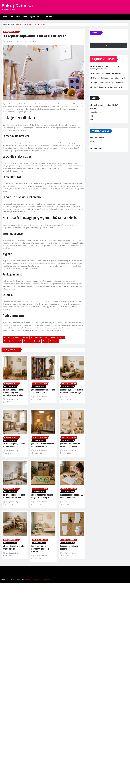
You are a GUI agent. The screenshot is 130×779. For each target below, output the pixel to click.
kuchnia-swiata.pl (96, 148)
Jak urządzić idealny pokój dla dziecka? (26, 16)
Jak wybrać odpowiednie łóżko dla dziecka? (30, 24)
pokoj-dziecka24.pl (12, 41)
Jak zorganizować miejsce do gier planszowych (42, 496)
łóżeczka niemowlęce (12, 337)
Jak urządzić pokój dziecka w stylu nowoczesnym (14, 496)
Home (5, 16)
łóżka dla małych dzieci (40, 337)
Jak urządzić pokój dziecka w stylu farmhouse (14, 445)
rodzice (28, 341)
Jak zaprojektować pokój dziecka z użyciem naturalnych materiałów (13, 392)
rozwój (37, 341)
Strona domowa (8, 24)
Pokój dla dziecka (96, 112)
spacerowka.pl (95, 145)
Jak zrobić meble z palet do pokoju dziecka (14, 548)
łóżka (26, 337)
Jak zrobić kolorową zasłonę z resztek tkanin (43, 391)
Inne (91, 119)
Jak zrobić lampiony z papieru (69, 548)
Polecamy (49, 16)
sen (46, 341)
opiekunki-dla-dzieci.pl (98, 138)
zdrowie (54, 341)
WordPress (28, 579)
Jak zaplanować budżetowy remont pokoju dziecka (71, 496)
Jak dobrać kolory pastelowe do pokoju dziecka (40, 549)
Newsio (36, 579)
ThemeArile (46, 579)
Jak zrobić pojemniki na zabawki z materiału (70, 445)
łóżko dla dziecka (57, 337)
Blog (91, 116)
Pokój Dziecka (17, 5)
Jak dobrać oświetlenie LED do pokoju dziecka (42, 445)
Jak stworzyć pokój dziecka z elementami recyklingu (71, 391)
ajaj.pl (92, 141)
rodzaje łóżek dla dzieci (13, 341)
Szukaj (95, 32)
